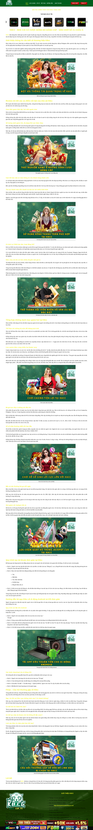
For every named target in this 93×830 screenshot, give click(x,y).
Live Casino (32, 3)
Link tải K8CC (58, 3)
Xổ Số (38, 3)
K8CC (27, 3)
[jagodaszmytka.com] (14, 3)
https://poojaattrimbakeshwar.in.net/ (64, 805)
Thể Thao (43, 3)
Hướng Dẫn (50, 3)
